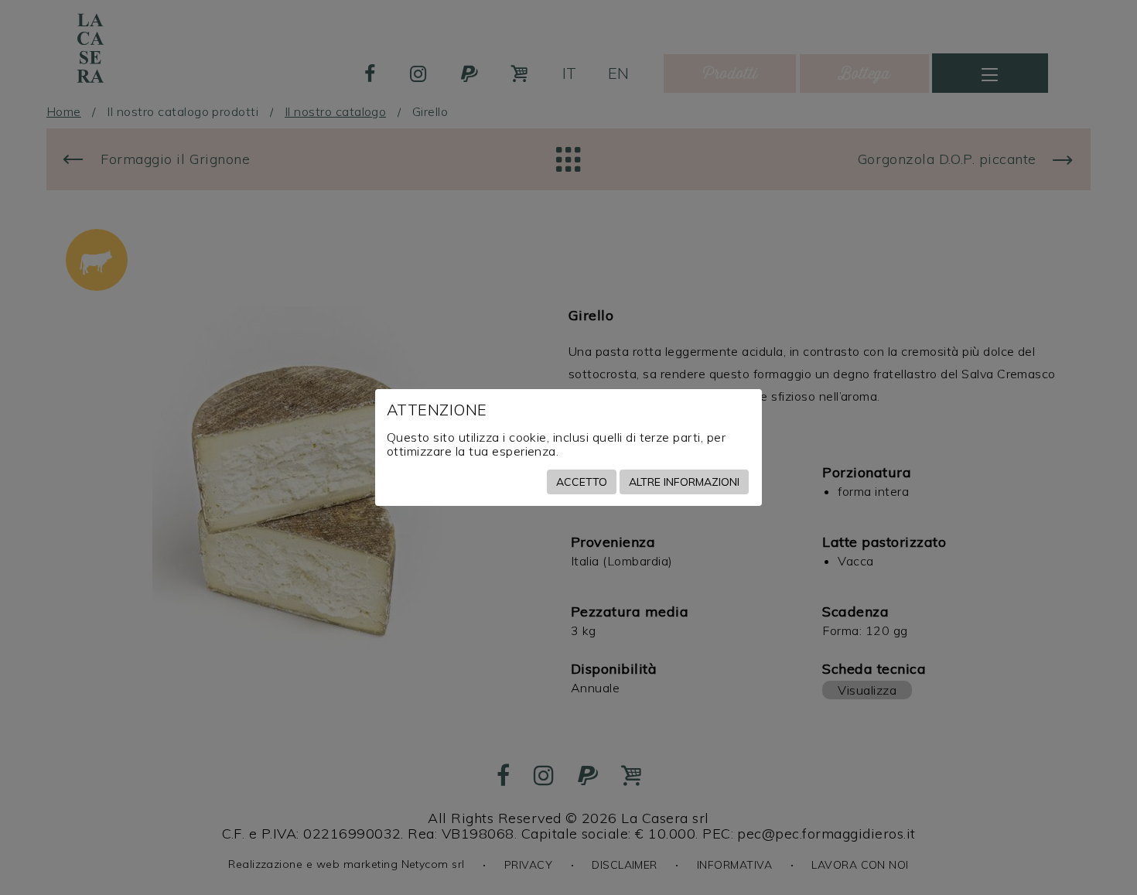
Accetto (581, 482)
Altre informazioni (684, 482)
